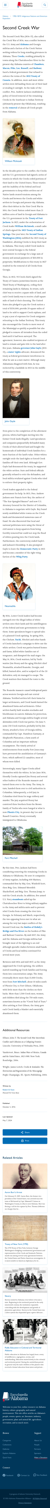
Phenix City (13, 812)
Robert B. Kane (8, 1090)
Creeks (21, 56)
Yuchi (18, 639)
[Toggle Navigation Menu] (5, 4)
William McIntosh (24, 226)
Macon (6, 68)
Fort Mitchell (19, 981)
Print (27, 1140)
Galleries (6, 1449)
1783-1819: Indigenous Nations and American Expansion (25, 17)
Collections (7, 1444)
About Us (38, 1440)
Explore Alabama (9, 1453)
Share (27, 1132)
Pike (13, 68)
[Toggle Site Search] (44, 4)
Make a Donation (40, 1457)
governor (25, 348)
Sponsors (37, 1453)
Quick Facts (7, 1457)
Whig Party (22, 556)
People (36, 1444)
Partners (37, 1449)
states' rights (14, 352)
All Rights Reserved (40, 1498)
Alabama (24, 44)
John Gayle (35, 348)
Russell (24, 68)
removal (13, 107)
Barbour (37, 68)
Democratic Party (29, 548)
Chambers (39, 64)
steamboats (17, 899)
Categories (7, 1440)
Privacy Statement (25, 1503)
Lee (18, 68)
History (5, 16)
